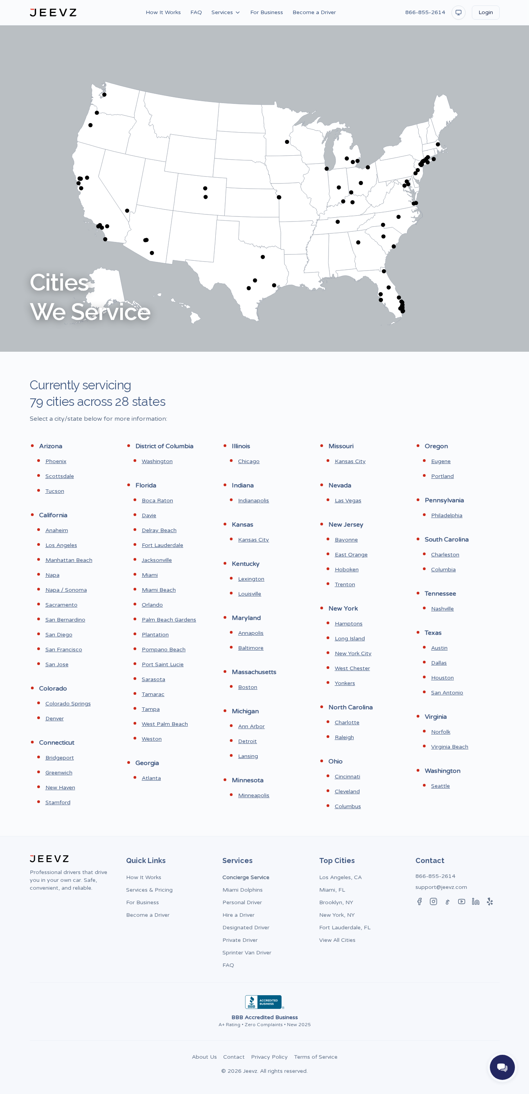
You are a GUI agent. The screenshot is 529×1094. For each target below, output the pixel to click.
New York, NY (337, 915)
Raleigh (344, 737)
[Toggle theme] (458, 12)
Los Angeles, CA (340, 877)
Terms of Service (316, 1057)
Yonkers (345, 683)
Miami (150, 575)
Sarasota (153, 679)
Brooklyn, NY (336, 902)
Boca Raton (157, 500)
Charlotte (347, 722)
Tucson (54, 491)
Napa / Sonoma (66, 590)
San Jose (57, 664)
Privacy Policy (269, 1057)
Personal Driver (242, 902)
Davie (149, 515)
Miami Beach (159, 590)
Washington (157, 461)
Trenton (345, 584)
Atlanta (151, 778)
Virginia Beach (449, 746)
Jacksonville (157, 560)
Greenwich (58, 772)
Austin (439, 648)
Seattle (440, 786)
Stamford (57, 802)
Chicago (249, 461)
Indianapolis (253, 500)
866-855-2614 (425, 12)
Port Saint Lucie (163, 664)
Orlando (152, 605)
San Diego (58, 634)
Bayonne (346, 539)
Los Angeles (61, 545)
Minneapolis (253, 795)
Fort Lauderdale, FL (344, 927)
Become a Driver (314, 12)
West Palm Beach (165, 724)
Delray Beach (159, 530)
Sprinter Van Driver (246, 952)
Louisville (249, 594)
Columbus (348, 806)
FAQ (196, 12)
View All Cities (337, 940)
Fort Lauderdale (162, 545)
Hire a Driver (238, 915)
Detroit (247, 741)
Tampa (151, 709)
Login (485, 12)
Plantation (155, 634)
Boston (247, 687)
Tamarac (153, 694)
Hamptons (349, 623)
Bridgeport (59, 757)
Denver (54, 718)
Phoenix (56, 461)
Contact (234, 1057)
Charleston (445, 554)
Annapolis (251, 633)
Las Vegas (348, 500)
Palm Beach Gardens (169, 619)
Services (222, 12)
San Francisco (63, 649)
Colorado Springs (68, 703)
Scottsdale (59, 476)
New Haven (60, 787)
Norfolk (440, 732)
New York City (353, 653)
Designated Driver (245, 927)
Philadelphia (446, 515)
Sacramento (61, 605)
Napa (52, 575)
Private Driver (240, 940)
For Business (266, 12)
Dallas (439, 663)
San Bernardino (65, 619)
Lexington (251, 579)
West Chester (352, 668)
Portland (442, 476)
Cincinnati (347, 776)
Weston (152, 739)
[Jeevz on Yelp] (490, 901)
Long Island (350, 638)
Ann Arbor (251, 726)
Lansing (248, 756)
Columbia (443, 569)
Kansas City (253, 539)
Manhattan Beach (68, 560)
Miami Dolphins (242, 890)
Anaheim (56, 530)
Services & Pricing (149, 890)
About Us (204, 1057)
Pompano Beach (164, 649)
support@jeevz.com (441, 887)
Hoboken (347, 569)
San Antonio (447, 692)
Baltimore (251, 648)
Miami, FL (332, 890)
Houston (442, 677)
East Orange (351, 554)
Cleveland (347, 791)
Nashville (442, 608)
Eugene (441, 461)
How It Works (163, 12)
